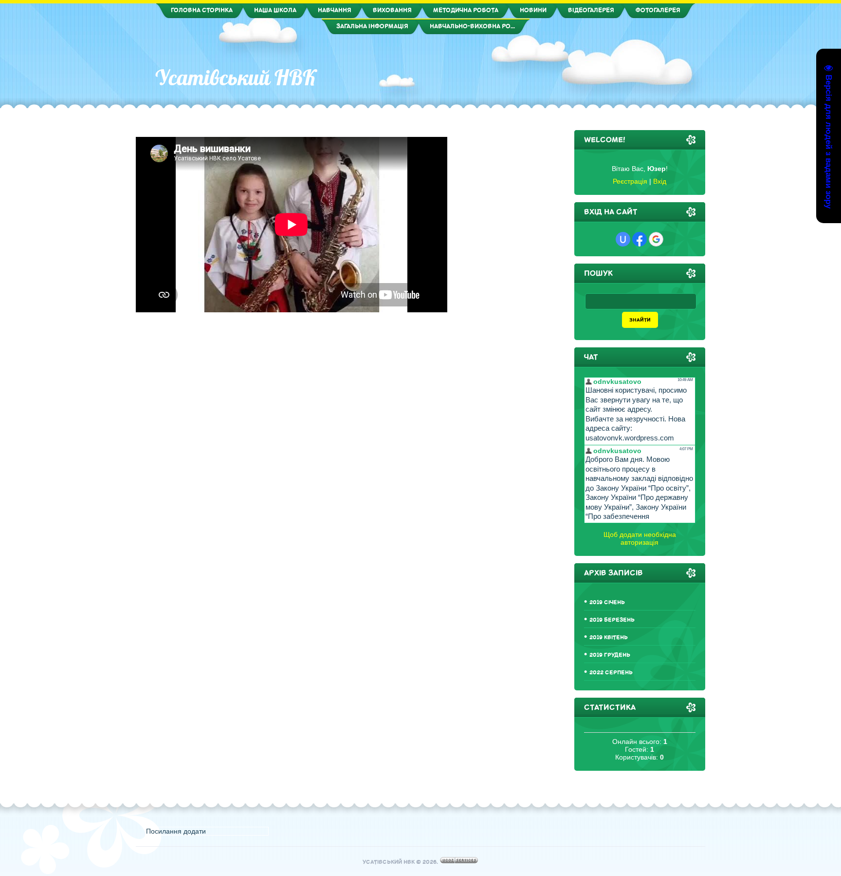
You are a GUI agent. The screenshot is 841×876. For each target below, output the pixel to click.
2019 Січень (607, 602)
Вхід (659, 181)
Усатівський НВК (235, 77)
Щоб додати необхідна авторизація (639, 538)
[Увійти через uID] (623, 239)
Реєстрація (630, 181)
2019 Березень (612, 620)
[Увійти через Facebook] (639, 239)
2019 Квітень (608, 637)
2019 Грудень (609, 655)
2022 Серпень (611, 672)
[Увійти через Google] (656, 239)
